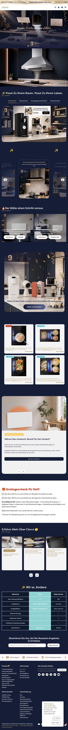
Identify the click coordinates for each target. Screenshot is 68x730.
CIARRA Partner (6, 695)
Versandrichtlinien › (7, 727)
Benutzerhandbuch (25, 699)
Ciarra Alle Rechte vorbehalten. (24, 724)
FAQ (21, 695)
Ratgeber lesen (55, 237)
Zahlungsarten (24, 703)
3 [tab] (33, 46)
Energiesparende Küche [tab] (39, 101)
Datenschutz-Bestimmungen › (10, 725)
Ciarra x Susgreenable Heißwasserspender (8, 680)
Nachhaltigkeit (24, 673)
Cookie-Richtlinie (25, 711)
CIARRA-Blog (6, 697)
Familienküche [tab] (55, 101)
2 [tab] (30, 46)
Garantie (22, 697)
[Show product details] (37, 118)
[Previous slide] (19, 471)
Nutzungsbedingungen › (27, 725)
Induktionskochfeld (7, 671)
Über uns (22, 671)
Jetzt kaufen (42, 237)
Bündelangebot (6, 677)
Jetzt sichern (9, 237)
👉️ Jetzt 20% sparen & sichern (34, 457)
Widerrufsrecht (24, 717)
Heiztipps (20, 237)
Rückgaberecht (24, 705)
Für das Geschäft (24, 677)
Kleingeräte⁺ (5, 675)
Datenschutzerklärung (26, 709)
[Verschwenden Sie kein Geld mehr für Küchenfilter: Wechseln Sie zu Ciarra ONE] (34, 542)
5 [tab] (38, 46)
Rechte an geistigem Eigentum (26, 714)
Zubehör (4, 687)
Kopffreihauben (9, 550)
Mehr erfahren (6, 95)
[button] (5, 180)
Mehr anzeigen (6, 532)
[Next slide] (23, 471)
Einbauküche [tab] (23, 101)
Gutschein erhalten (7, 699)
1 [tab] (28, 46)
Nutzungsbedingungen (26, 707)
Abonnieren (53, 645)
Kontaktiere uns (24, 675)
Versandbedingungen (26, 701)
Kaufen (46, 113)
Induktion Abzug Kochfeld (9, 673)
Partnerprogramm (7, 701)
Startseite (22, 669)
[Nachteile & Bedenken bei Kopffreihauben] (12, 542)
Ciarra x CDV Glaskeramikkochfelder (8, 684)
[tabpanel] (34, 29)
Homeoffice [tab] (12, 101)
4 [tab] (35, 46)
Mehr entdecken (6, 210)
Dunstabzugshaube (7, 669)
